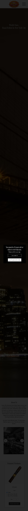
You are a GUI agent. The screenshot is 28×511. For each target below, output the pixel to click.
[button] (14, 259)
